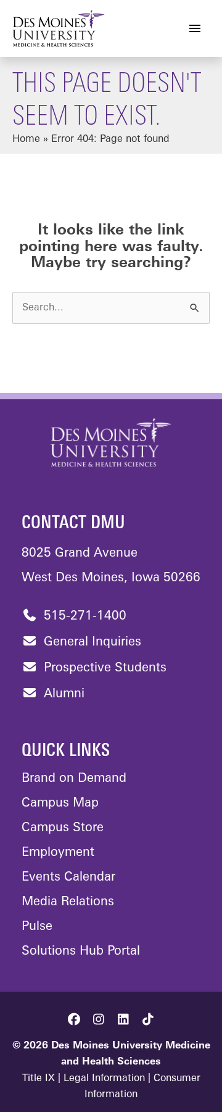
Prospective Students (103, 668)
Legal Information (104, 1079)
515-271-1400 (83, 616)
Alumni (62, 694)
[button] (74, 1019)
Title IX (38, 1079)
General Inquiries (90, 642)
